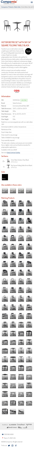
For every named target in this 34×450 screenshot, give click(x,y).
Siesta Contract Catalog (13, 152)
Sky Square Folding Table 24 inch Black (21, 166)
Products (11, 7)
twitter (9, 445)
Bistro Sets (17, 7)
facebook (15, 445)
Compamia (4, 7)
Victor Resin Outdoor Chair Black (20, 161)
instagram (12, 445)
